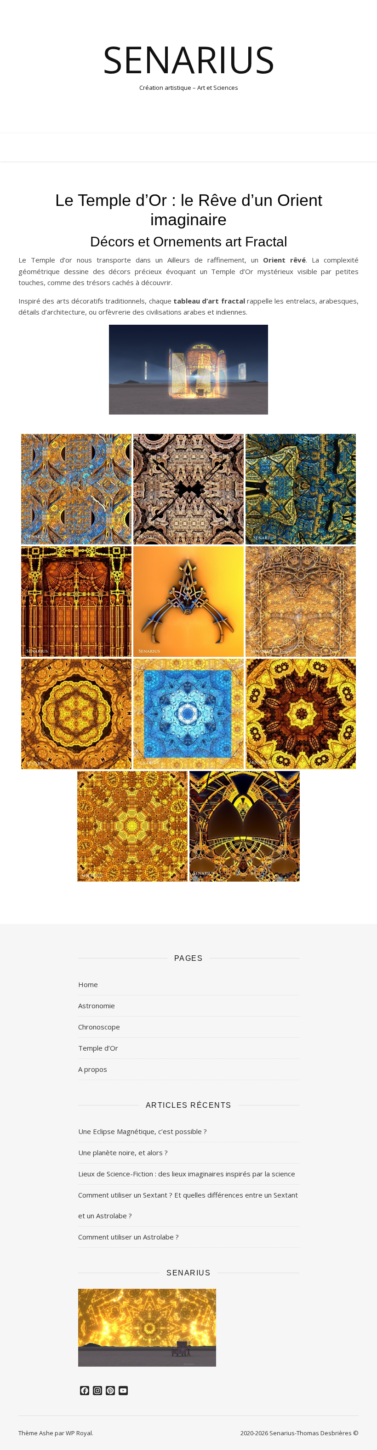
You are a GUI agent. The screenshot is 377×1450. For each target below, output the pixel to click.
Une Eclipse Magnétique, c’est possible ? (142, 1131)
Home (88, 984)
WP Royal (79, 1433)
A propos (92, 1069)
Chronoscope (99, 1026)
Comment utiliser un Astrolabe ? (128, 1236)
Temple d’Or (98, 1047)
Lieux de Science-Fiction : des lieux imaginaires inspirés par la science (186, 1173)
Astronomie (96, 1005)
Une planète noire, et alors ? (123, 1152)
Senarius (189, 59)
